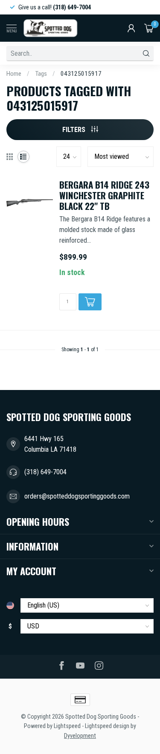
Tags (41, 73)
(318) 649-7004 (45, 472)
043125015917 (81, 73)
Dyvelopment (80, 736)
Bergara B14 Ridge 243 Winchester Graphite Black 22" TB (104, 196)
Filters (74, 130)
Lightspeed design (107, 726)
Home (13, 73)
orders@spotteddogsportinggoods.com (77, 496)
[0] (149, 28)
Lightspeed (67, 726)
